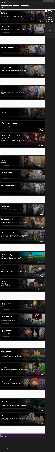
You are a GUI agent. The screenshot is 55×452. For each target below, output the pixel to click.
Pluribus (50, 30)
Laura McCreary (41, 21)
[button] (14, 20)
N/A (40, 20)
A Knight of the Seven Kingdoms (50, 35)
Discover (9, 2)
